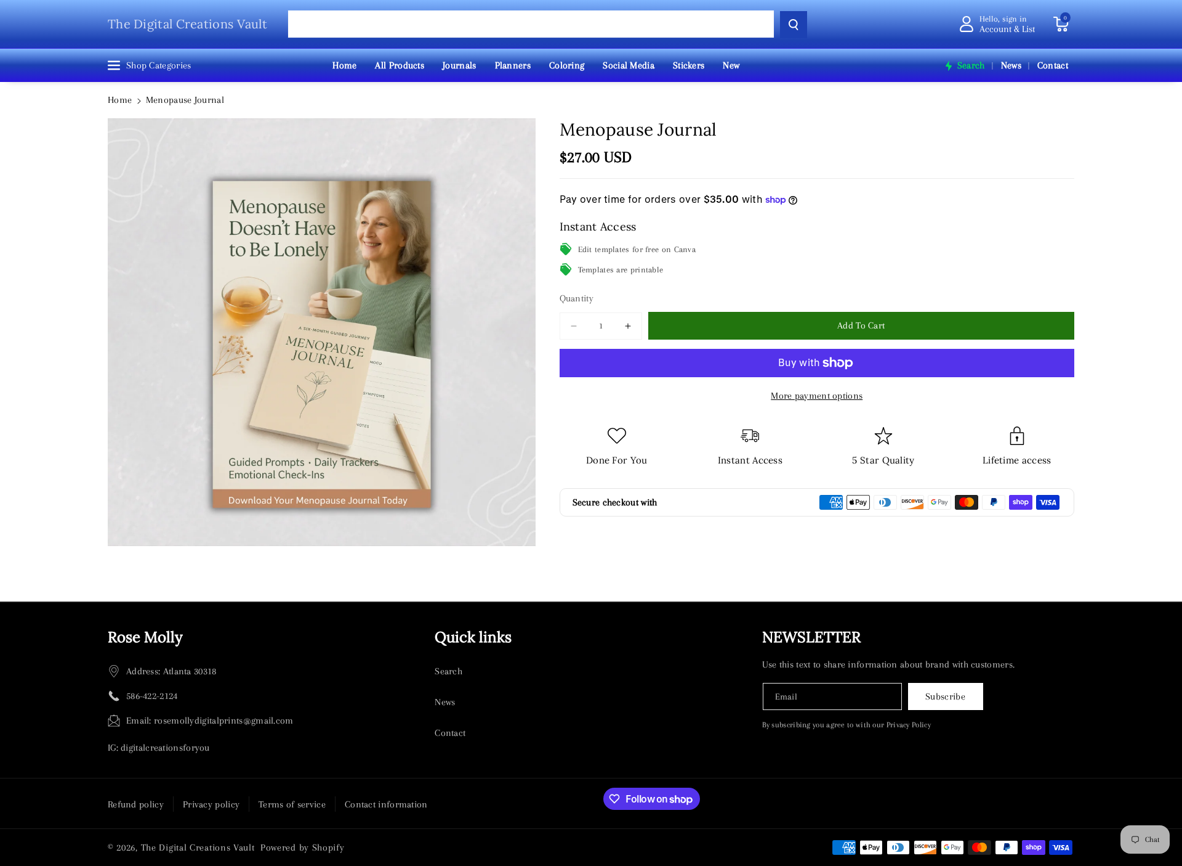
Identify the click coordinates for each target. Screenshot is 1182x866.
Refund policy (136, 804)
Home (120, 99)
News (445, 702)
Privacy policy (211, 804)
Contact (450, 732)
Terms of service (292, 804)
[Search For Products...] (793, 24)
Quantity (576, 298)
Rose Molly (145, 637)
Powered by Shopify (302, 847)
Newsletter (811, 637)
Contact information (386, 804)
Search (448, 671)
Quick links (473, 637)
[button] (1060, 24)
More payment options (816, 395)
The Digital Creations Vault (198, 847)
